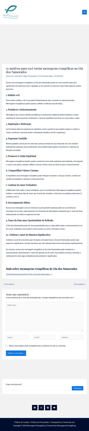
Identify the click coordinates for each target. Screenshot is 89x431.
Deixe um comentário (14, 76)
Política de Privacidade (40, 422)
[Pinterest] (47, 407)
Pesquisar (78, 388)
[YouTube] (54, 407)
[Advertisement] (44, 41)
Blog (25, 76)
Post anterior (8, 284)
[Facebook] (34, 407)
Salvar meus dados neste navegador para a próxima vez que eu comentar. (37, 346)
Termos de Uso (69, 422)
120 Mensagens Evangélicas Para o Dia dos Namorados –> (29, 274)
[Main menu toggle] (84, 12)
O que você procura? (14, 384)
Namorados (32, 76)
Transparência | (57, 422)
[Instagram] (41, 407)
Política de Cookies (21, 422)
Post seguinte (80, 284)
